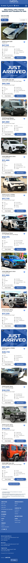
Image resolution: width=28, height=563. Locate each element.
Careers (16, 513)
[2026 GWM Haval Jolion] (14, 146)
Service (16, 503)
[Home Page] (14, 1)
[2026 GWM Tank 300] (14, 69)
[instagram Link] (6, 529)
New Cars (3, 503)
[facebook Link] (2, 529)
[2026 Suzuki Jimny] (14, 299)
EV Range (3, 516)
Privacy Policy (17, 520)
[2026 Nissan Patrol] (14, 222)
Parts (16, 505)
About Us (16, 511)
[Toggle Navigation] (26, 5)
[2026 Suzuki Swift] (14, 31)
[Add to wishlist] (24, 42)
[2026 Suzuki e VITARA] (14, 184)
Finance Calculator (5, 526)
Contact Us (17, 509)
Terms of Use (17, 522)
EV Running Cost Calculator (7, 509)
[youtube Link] (4, 529)
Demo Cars (3, 505)
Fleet (2, 520)
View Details (8, 57)
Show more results (14, 484)
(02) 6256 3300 (7, 538)
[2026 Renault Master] (14, 107)
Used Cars (3, 507)
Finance (3, 524)
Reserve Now (20, 57)
